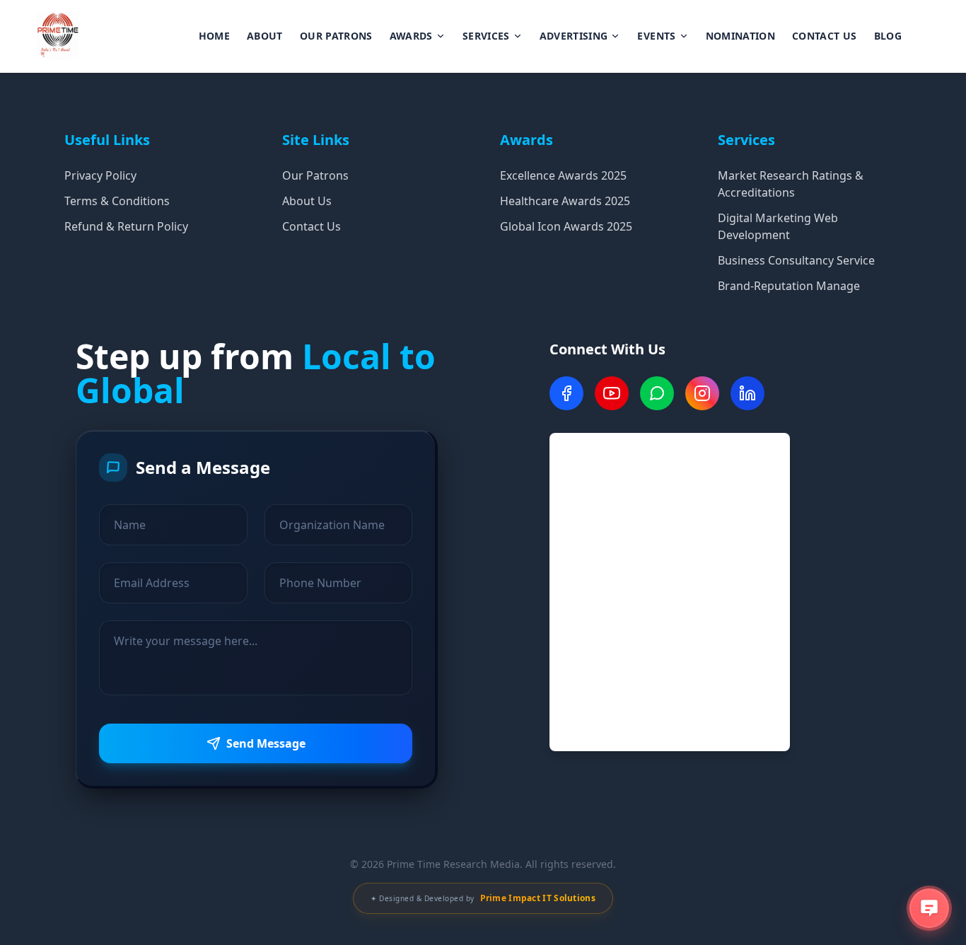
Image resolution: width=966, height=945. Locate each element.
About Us (307, 201)
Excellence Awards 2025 (563, 175)
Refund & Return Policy (126, 226)
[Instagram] (702, 393)
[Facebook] (566, 393)
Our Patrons (336, 35)
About (265, 35)
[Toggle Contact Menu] (929, 908)
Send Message (265, 743)
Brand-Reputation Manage (789, 286)
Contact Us (824, 35)
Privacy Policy (100, 175)
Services (486, 35)
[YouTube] (612, 393)
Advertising (574, 35)
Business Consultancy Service (796, 260)
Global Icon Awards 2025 (566, 226)
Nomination (741, 35)
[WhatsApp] (657, 393)
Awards (411, 35)
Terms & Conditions (117, 201)
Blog (888, 35)
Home (214, 35)
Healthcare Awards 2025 (565, 201)
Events (656, 35)
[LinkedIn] (747, 393)
